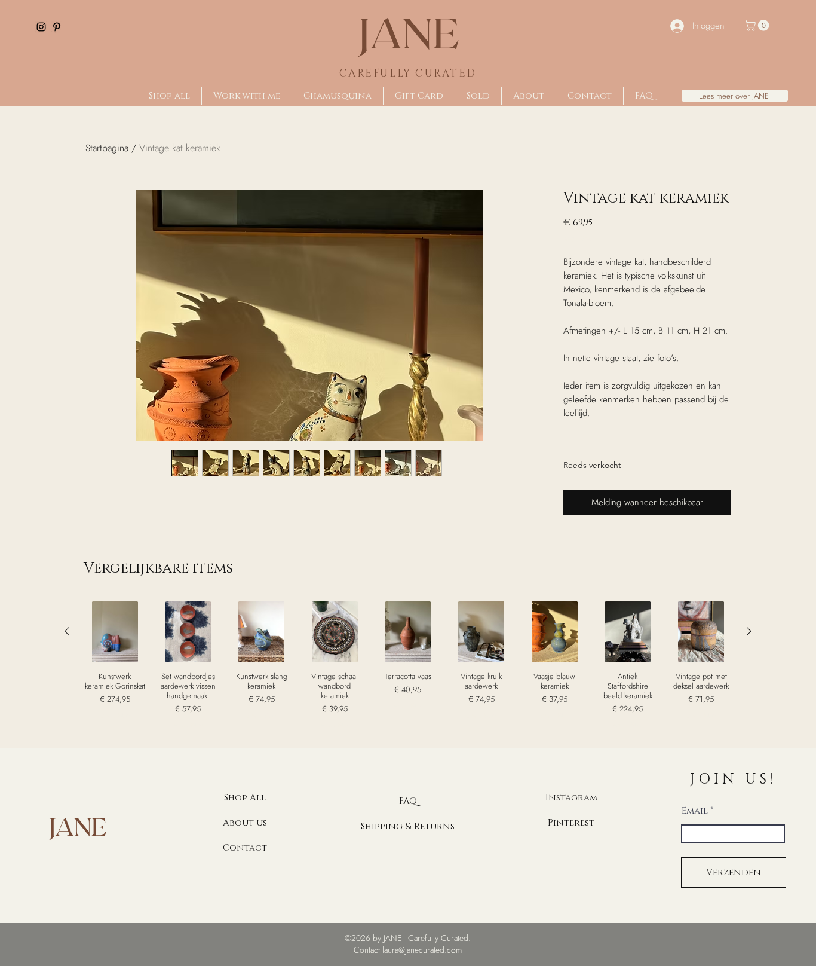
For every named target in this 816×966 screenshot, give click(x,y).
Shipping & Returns (408, 826)
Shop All (245, 797)
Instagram (571, 797)
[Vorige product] (67, 631)
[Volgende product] (749, 631)
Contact (245, 848)
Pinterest (571, 823)
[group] (408, 665)
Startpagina (106, 148)
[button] (758, 25)
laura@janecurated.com (422, 950)
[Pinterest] (57, 27)
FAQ (408, 801)
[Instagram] (41, 27)
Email (695, 810)
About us (245, 823)
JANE (408, 32)
